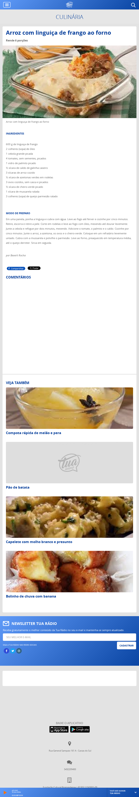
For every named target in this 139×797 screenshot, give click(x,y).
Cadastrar (127, 645)
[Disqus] (69, 323)
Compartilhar (17, 268)
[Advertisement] (69, 679)
